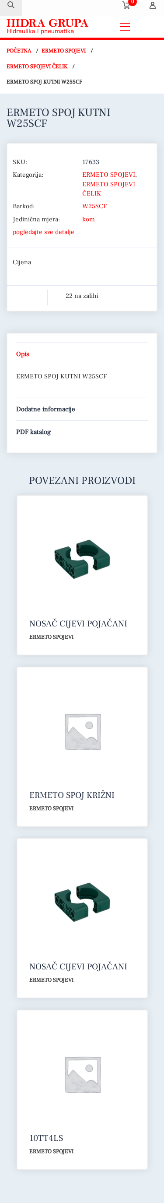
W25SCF (94, 206)
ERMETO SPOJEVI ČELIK (37, 66)
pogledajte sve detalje (43, 232)
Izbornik (146, 26)
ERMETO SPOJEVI (64, 50)
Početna (19, 50)
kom (88, 219)
